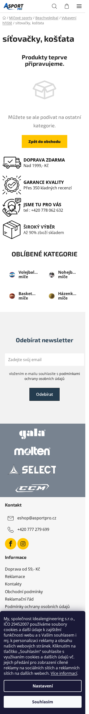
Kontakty (13, 584)
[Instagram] (23, 543)
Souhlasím (42, 702)
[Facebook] (10, 543)
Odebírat (44, 394)
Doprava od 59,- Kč (22, 569)
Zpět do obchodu (44, 141)
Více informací (64, 673)
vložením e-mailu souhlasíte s (44, 376)
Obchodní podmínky (24, 591)
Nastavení (43, 686)
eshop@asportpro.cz (36, 518)
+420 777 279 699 (33, 529)
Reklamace (15, 576)
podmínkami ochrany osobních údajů (52, 376)
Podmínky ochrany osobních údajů (37, 606)
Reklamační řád (19, 599)
